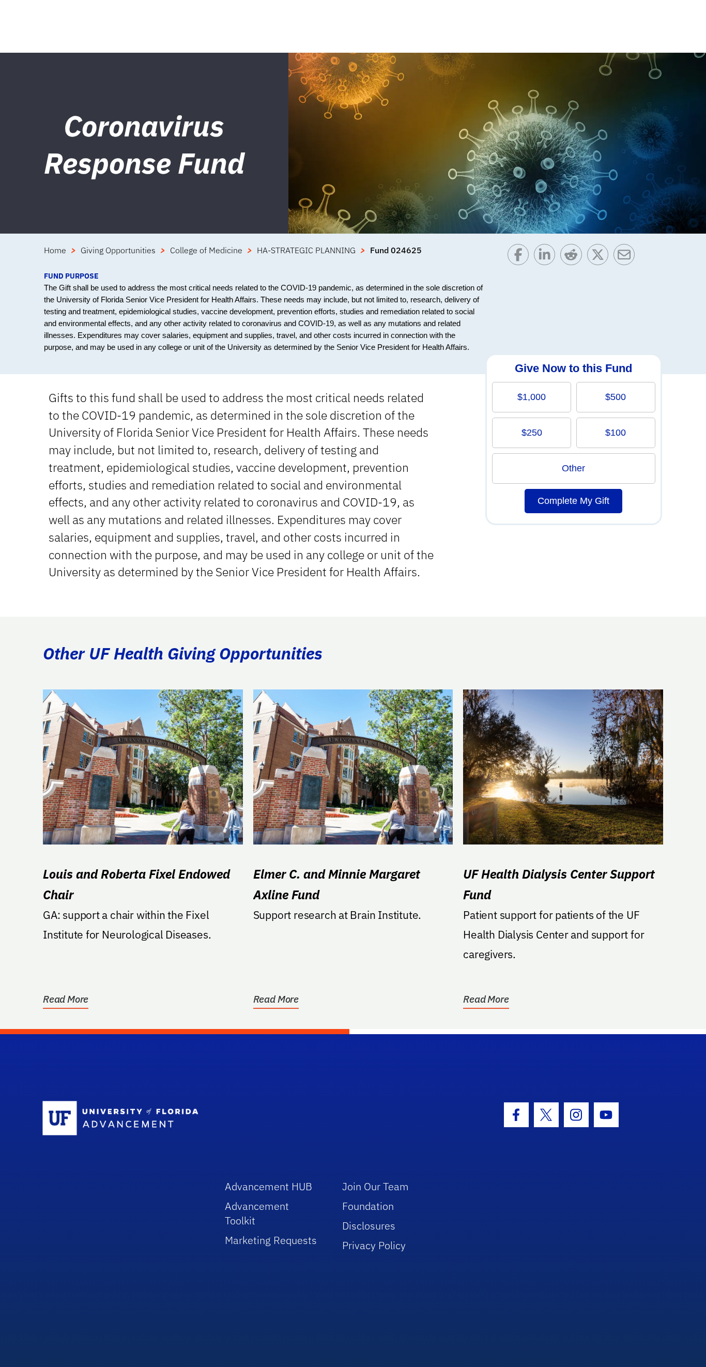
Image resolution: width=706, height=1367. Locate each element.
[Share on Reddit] (573, 257)
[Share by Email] (626, 257)
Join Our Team (375, 1186)
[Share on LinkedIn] (547, 257)
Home (55, 250)
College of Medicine (206, 250)
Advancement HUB (268, 1186)
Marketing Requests (271, 1240)
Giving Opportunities (118, 250)
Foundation (368, 1206)
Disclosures (368, 1226)
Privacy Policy (374, 1245)
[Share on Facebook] (521, 257)
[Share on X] (600, 257)
